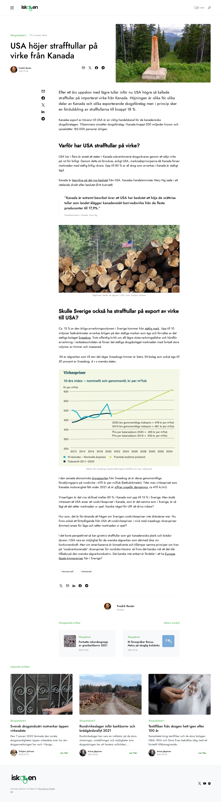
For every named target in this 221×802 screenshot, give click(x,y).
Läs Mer (64, 753)
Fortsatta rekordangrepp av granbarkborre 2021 (93, 643)
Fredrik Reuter (25, 68)
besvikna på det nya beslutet (90, 180)
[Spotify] (209, 783)
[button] (12, 7)
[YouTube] (204, 783)
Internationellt (67, 571)
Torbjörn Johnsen (26, 751)
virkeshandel (86, 571)
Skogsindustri (18, 35)
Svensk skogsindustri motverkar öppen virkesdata (39, 728)
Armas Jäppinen (95, 751)
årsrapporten (100, 478)
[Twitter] (199, 783)
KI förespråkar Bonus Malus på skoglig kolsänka (144, 643)
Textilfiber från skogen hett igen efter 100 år (176, 728)
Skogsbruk (85, 637)
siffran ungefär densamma (131, 487)
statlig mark (152, 328)
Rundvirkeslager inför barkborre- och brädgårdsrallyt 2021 (107, 728)
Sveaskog (85, 337)
